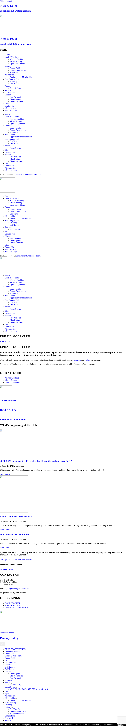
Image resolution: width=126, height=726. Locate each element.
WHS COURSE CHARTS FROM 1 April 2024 (29, 689)
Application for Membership (21, 77)
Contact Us (9, 106)
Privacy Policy (9, 638)
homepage (9, 680)
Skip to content (6, 1)
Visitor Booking (16, 61)
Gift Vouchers (10, 662)
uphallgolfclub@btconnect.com (15, 11)
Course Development (18, 70)
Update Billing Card (18, 711)
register (8, 707)
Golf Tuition (14, 84)
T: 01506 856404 (8, 6)
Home (7, 55)
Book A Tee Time (12, 57)
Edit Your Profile (16, 709)
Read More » (5, 474)
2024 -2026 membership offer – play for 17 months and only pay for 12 (36, 461)
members (77, 360)
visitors (87, 360)
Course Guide (15, 68)
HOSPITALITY (8, 410)
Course (7, 66)
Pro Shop (13, 81)
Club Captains (15, 99)
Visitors (8, 90)
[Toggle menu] (11, 683)
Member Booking (17, 59)
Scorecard (14, 73)
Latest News (10, 93)
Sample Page (10, 716)
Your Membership (17, 714)
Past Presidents (15, 97)
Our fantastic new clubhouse (14, 534)
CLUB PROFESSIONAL (15, 649)
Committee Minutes (12, 651)
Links (7, 104)
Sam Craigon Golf (12, 79)
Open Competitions (17, 64)
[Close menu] (2, 644)
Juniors (7, 86)
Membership (10, 75)
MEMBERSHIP (8, 400)
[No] (123, 725)
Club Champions (16, 101)
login (7, 694)
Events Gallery (10, 660)
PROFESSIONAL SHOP (13, 419)
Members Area (10, 108)
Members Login (11, 110)
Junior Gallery (15, 88)
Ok (119, 725)
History (8, 95)
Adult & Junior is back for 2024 (16, 516)
